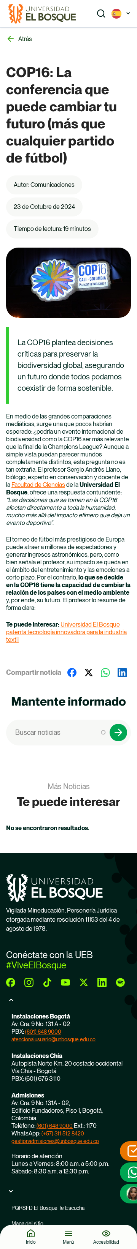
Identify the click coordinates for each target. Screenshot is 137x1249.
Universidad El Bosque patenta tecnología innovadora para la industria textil (66, 632)
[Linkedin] (122, 672)
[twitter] (83, 982)
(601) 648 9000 (43, 1032)
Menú (68, 1242)
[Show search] (101, 14)
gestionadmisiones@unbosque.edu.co (55, 1141)
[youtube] (65, 982)
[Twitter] (88, 672)
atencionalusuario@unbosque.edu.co (53, 1039)
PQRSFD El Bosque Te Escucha (47, 1208)
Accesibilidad (106, 1242)
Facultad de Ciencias (38, 484)
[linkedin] (102, 982)
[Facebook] (71, 672)
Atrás (25, 39)
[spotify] (120, 982)
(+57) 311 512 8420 (62, 1134)
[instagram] (28, 982)
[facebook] (10, 982)
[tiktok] (47, 982)
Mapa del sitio (27, 1224)
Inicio (31, 1242)
